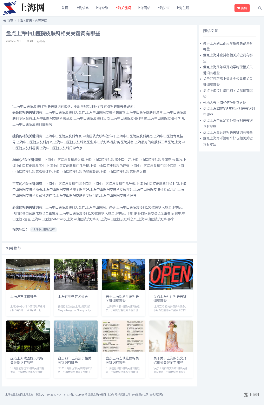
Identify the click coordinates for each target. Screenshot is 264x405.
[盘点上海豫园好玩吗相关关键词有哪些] (28, 350)
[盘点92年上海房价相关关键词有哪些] (75, 350)
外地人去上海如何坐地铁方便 (224, 102)
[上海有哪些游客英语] (75, 289)
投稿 (243, 8)
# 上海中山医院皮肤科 (43, 229)
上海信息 (82, 8)
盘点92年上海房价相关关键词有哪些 (74, 360)
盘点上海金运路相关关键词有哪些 (228, 132)
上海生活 (182, 8)
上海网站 (143, 8)
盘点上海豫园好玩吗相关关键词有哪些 (26, 360)
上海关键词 (122, 8)
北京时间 (112, 394)
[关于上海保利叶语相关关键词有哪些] (123, 289)
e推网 (102, 394)
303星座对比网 (140, 394)
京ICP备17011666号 (75, 394)
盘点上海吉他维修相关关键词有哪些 (122, 360)
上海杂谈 (101, 8)
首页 (64, 8)
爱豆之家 (93, 394)
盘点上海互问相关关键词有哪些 (169, 298)
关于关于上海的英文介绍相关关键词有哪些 (169, 360)
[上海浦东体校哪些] (28, 289)
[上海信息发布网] (24, 8)
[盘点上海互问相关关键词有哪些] (171, 289)
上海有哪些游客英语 (73, 296)
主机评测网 (156, 394)
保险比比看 (124, 394)
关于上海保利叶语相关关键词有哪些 (122, 298)
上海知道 (163, 8)
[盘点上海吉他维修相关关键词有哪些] (123, 350)
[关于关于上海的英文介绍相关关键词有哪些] (171, 350)
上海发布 (28, 394)
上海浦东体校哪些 (23, 296)
